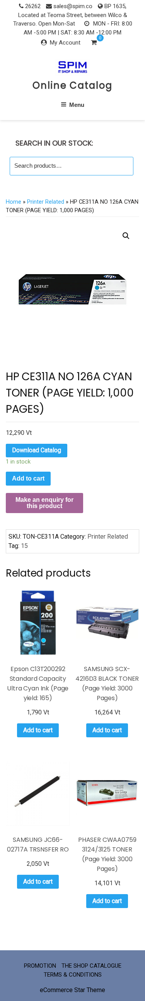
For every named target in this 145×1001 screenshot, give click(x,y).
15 (24, 545)
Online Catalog (72, 85)
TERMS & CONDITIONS (73, 974)
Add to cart (28, 478)
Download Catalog (36, 450)
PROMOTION (40, 965)
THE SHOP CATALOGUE (91, 965)
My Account (65, 42)
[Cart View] (94, 43)
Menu (76, 104)
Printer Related (45, 201)
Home (13, 201)
